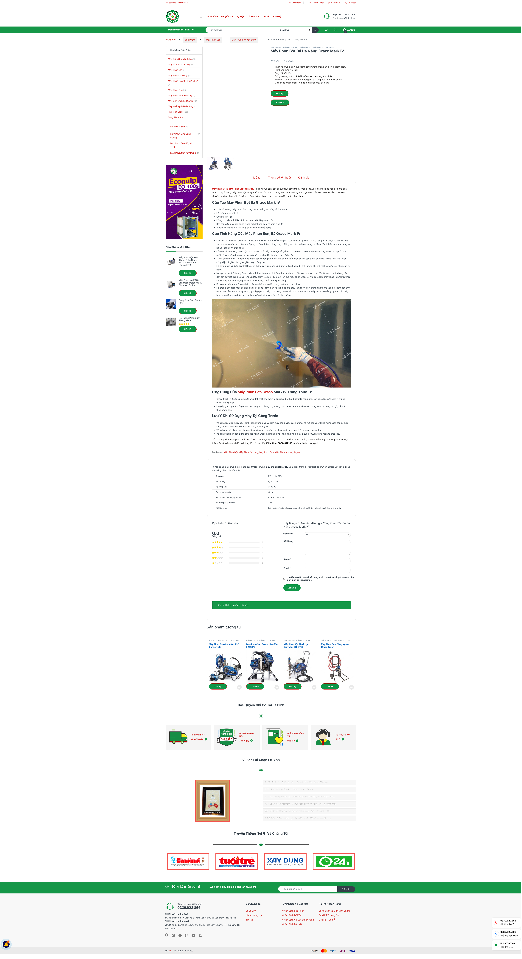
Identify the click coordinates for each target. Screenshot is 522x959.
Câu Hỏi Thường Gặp (329, 915)
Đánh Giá (288, 533)
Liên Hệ (277, 16)
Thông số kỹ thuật (279, 177)
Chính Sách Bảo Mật (292, 924)
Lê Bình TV (253, 16)
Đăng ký (346, 889)
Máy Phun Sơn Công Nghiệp (224, 641)
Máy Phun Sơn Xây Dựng (244, 39)
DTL (169, 950)
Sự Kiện (240, 16)
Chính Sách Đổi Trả (292, 915)
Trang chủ (171, 39)
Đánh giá (304, 177)
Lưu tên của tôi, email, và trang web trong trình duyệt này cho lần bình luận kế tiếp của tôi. (320, 578)
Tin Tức (266, 16)
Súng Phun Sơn (177, 117)
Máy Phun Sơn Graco (255, 392)
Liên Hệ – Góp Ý (327, 919)
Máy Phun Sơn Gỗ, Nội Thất (185, 145)
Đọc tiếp (239, 687)
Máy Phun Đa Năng (291, 47)
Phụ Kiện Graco (178, 112)
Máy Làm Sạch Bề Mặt (180, 64)
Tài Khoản (352, 2)
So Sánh (289, 61)
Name (287, 559)
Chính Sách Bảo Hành (293, 911)
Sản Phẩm (335, 2)
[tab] (256, 179)
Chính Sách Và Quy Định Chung (298, 919)
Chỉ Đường (296, 2)
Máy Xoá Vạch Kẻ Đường (182, 106)
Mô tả (256, 177)
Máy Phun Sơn (213, 39)
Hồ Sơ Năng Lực (254, 915)
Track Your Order (316, 2)
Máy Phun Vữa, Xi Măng (181, 95)
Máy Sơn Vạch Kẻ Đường (182, 101)
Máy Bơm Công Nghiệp (181, 59)
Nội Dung (288, 541)
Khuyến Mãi (227, 16)
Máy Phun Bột (276, 47)
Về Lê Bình (212, 16)
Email (287, 568)
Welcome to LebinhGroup (177, 2)
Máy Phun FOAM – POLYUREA (183, 83)
